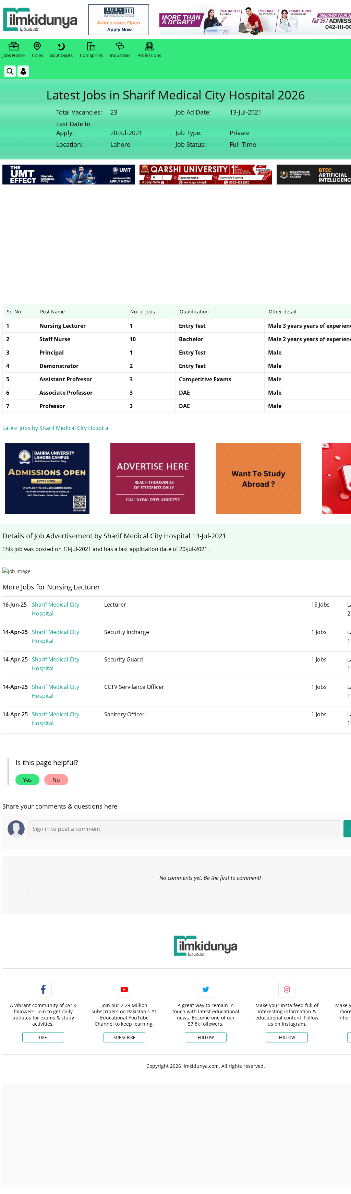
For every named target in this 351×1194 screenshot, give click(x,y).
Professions (149, 55)
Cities (37, 55)
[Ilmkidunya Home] (40, 19)
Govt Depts (61, 55)
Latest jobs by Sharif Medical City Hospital (56, 428)
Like (43, 1037)
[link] (118, 19)
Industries (120, 55)
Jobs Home (13, 55)
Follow (206, 1037)
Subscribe (124, 1037)
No (56, 780)
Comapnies (91, 55)
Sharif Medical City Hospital (55, 609)
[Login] (23, 71)
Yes (27, 780)
